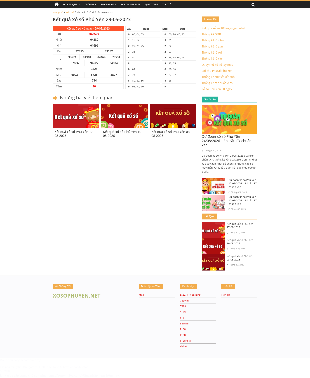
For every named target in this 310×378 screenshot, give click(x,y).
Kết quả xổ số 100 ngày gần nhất (223, 28)
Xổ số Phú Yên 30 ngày (217, 89)
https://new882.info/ (75, 367)
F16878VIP (186, 340)
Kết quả (70, 12)
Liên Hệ (225, 294)
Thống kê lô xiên (213, 59)
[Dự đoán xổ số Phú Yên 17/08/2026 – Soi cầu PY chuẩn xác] (214, 180)
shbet (183, 346)
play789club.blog (190, 294)
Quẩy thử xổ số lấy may (217, 65)
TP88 (183, 306)
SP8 (182, 317)
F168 (183, 329)
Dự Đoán (90, 4)
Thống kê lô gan (212, 46)
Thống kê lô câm (213, 40)
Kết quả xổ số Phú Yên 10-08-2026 (122, 134)
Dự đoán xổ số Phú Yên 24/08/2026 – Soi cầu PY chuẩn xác (227, 140)
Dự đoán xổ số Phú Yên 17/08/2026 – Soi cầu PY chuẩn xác (243, 183)
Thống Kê (107, 4)
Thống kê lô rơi (212, 52)
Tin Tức (167, 4)
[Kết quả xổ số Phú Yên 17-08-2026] (76, 106)
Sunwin (5, 371)
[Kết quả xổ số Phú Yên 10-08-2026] (124, 106)
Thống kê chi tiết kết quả (218, 77)
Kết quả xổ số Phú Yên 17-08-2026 (74, 134)
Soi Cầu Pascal (131, 4)
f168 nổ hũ (6, 360)
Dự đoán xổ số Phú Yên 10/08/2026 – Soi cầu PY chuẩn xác (243, 200)
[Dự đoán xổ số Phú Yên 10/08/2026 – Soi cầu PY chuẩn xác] (214, 197)
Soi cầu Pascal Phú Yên (217, 71)
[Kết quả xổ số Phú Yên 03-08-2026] (173, 106)
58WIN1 (184, 323)
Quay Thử (151, 4)
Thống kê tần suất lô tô (217, 83)
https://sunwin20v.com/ (64, 375)
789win (184, 300)
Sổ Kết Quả (70, 4)
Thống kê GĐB (211, 34)
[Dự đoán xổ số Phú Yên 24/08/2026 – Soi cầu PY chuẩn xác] (229, 107)
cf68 (141, 294)
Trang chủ (58, 12)
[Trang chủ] (57, 4)
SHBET (184, 312)
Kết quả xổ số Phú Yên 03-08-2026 (171, 134)
